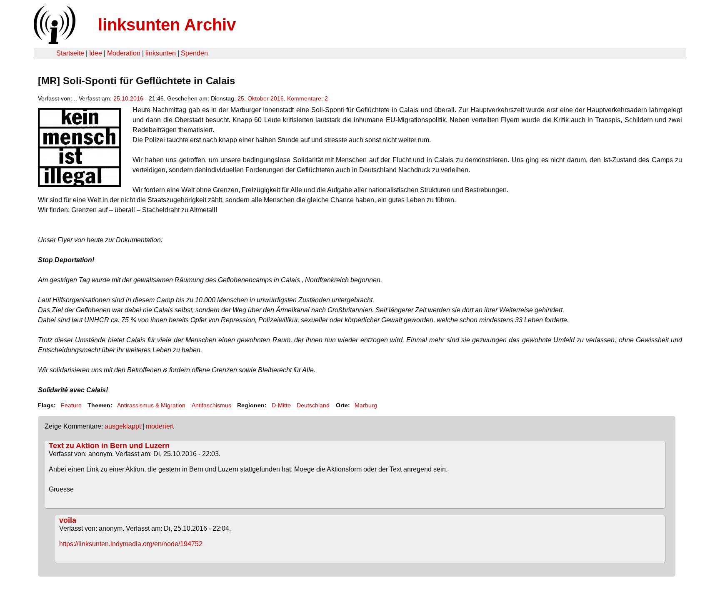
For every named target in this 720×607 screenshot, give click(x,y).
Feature (71, 405)
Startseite (70, 53)
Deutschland (313, 405)
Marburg (366, 405)
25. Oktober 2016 (261, 98)
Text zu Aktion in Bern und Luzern (109, 445)
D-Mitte (281, 405)
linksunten (160, 53)
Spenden (194, 53)
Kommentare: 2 (307, 98)
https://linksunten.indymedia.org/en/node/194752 (130, 543)
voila (67, 520)
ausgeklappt (123, 426)
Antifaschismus (211, 405)
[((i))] (53, 41)
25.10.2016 (128, 98)
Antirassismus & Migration (151, 405)
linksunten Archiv (167, 24)
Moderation (123, 53)
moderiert (160, 426)
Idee (95, 53)
